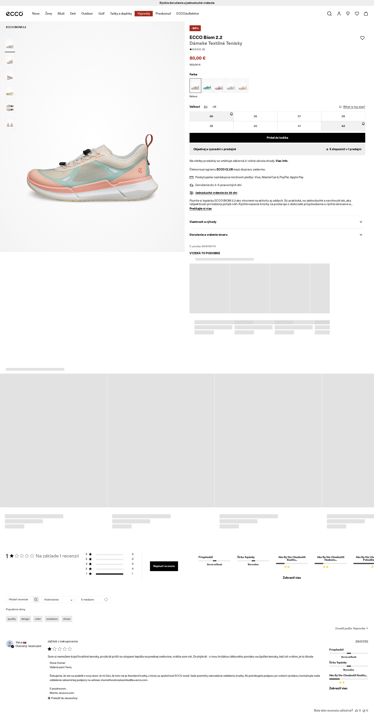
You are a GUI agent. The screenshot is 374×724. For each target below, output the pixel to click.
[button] (277, 149)
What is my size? (354, 106)
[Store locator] (347, 14)
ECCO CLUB (225, 169)
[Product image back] (10, 76)
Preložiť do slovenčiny (64, 692)
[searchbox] (19, 594)
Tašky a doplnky (121, 13)
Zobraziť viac (292, 572)
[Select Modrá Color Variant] (207, 85)
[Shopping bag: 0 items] (365, 14)
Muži (61, 13)
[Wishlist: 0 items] (356, 14)
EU (205, 106)
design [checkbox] (25, 613)
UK (214, 106)
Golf (101, 13)
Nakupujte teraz (221, 3)
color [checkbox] (38, 613)
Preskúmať (163, 13)
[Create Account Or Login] (338, 14)
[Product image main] (10, 60)
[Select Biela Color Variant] (219, 85)
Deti (73, 13)
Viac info (282, 161)
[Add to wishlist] (362, 38)
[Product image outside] (10, 44)
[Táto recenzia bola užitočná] (356, 705)
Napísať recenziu (164, 560)
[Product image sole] (10, 91)
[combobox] (58, 594)
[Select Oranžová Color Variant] (243, 85)
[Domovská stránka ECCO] (14, 13)
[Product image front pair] (10, 123)
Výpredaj (144, 13)
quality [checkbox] (12, 613)
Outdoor (87, 13)
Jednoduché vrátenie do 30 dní (216, 193)
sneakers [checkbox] (52, 613)
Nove (36, 13)
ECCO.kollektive (187, 13)
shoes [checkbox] (67, 613)
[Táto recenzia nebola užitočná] (364, 705)
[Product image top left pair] (10, 107)
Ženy (48, 13)
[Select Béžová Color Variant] (195, 85)
